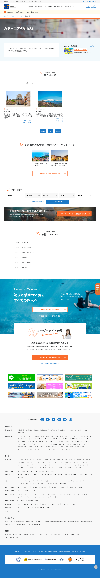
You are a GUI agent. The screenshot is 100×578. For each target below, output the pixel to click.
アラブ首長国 (21, 471)
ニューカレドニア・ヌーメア (38, 439)
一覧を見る (91, 46)
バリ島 (46, 481)
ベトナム (20, 481)
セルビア (70, 467)
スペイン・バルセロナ (86, 436)
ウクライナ (26, 487)
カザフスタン (78, 487)
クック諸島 (51, 504)
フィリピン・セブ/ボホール (46, 441)
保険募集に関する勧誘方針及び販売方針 (55, 521)
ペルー (78, 494)
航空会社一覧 (8, 521)
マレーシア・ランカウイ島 (50, 444)
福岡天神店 (21, 432)
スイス (29, 462)
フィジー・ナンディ (84, 439)
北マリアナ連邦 (71, 504)
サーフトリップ (17, 534)
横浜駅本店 (21, 430)
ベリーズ (27, 494)
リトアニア (60, 465)
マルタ (26, 459)
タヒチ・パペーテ (52, 439)
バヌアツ (44, 504)
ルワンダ (20, 477)
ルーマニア (38, 467)
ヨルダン (41, 471)
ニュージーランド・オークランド (68, 439)
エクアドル (41, 497)
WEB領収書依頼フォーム (23, 524)
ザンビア (66, 475)
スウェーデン (21, 465)
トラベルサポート (37, 551)
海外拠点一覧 (55, 316)
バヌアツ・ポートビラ (35, 449)
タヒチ (20, 504)
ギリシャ (67, 465)
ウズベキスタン (62, 487)
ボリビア (84, 494)
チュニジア (34, 475)
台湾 (64, 483)
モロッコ (58, 449)
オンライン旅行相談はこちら (49, 364)
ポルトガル (40, 459)
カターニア (19, 16)
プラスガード (38, 521)
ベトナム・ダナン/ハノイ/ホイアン (27, 441)
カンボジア (40, 481)
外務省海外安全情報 (73, 521)
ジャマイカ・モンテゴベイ (77, 446)
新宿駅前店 (29, 430)
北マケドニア (46, 467)
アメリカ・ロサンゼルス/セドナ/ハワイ (77, 444)
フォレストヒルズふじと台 (72, 534)
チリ (35, 497)
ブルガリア (30, 467)
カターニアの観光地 (21, 257)
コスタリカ (42, 494)
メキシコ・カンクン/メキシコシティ (49, 446)
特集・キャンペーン (58, 6)
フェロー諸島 (77, 467)
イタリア (12, 16)
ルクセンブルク (79, 459)
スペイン (32, 459)
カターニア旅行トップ (21, 242)
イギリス (88, 459)
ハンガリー (50, 462)
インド (77, 481)
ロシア (20, 487)
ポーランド (58, 462)
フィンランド (83, 462)
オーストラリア (66, 449)
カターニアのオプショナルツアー (24, 262)
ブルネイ (55, 483)
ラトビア (53, 465)
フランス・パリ (74, 436)
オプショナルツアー (70, 6)
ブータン (48, 483)
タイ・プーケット (77, 441)
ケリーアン (49, 534)
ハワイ (20, 511)
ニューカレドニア (28, 504)
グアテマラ (34, 494)
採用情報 (82, 551)
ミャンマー (41, 483)
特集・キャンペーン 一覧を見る (50, 173)
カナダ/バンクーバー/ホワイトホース (28, 446)
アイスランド (74, 462)
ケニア (41, 475)
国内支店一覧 (43, 316)
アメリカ (20, 491)
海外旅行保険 (29, 521)
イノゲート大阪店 (82, 430)
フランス (52, 459)
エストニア (46, 465)
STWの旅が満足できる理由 (50, 309)
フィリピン (32, 481)
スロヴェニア (83, 465)
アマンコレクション (29, 534)
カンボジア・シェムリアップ (62, 441)
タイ (26, 481)
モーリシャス (29, 500)
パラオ (58, 504)
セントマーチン (71, 494)
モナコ (58, 459)
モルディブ (21, 500)
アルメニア (34, 487)
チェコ (34, 462)
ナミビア (80, 475)
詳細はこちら (27, 120)
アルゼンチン (28, 497)
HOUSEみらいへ (58, 534)
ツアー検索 (30, 6)
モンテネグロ (21, 467)
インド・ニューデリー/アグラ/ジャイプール (29, 444)
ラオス (27, 483)
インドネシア (87, 441)
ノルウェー (38, 465)
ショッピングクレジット (11, 537)
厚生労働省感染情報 (86, 521)
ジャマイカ (62, 494)
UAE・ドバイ (54, 436)
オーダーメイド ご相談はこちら (50, 357)
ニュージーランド (33, 508)
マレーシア (62, 481)
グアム (63, 504)
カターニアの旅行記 (21, 267)
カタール (29, 471)
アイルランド (21, 462)
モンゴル (33, 483)
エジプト (20, 475)
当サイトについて (9, 524)
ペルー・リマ (64, 446)
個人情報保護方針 (64, 551)
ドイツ (46, 459)
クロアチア (75, 465)
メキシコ (20, 494)
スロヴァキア (66, 462)
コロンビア (49, 497)
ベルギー (71, 459)
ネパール (83, 481)
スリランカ (21, 483)
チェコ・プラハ (64, 436)
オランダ (64, 459)
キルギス (70, 487)
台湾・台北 (62, 444)
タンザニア (48, 475)
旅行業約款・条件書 (51, 551)
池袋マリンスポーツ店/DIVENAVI (49, 430)
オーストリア (41, 462)
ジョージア (53, 487)
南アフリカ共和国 (57, 475)
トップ (6, 16)
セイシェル (38, 500)
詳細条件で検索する (38, 202)
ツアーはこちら (27, 122)
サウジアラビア (50, 471)
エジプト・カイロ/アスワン (42, 436)
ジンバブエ (73, 475)
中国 (60, 483)
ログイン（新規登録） (89, 1)
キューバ (54, 494)
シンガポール (70, 481)
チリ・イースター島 (48, 449)
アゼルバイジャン (44, 487)
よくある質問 (26, 551)
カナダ (33, 491)
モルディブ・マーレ (23, 439)
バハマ (48, 494)
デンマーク (30, 465)
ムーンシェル (40, 534)
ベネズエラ (57, 497)
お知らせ (17, 551)
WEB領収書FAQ (36, 524)
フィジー (37, 504)
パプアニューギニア (45, 508)
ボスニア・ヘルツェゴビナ (59, 467)
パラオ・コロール (23, 449)
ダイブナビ (8, 534)
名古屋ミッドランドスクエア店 (67, 430)
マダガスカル (88, 475)
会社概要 (75, 551)
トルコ (35, 471)
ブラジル (20, 497)
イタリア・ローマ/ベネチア (25, 436)
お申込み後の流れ (19, 521)
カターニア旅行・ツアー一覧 (23, 247)
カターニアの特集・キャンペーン (24, 252)
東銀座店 (36, 430)
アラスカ (27, 491)
